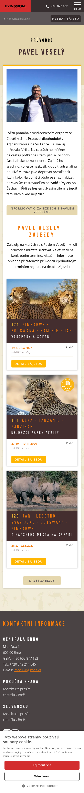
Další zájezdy (42, 580)
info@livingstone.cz (27, 670)
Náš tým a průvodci (18, 19)
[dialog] (42, 762)
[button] (42, 785)
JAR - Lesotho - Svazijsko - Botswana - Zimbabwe (39, 522)
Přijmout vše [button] (42, 765)
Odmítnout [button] (42, 776)
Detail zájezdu (29, 364)
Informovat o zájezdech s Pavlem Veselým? (42, 210)
